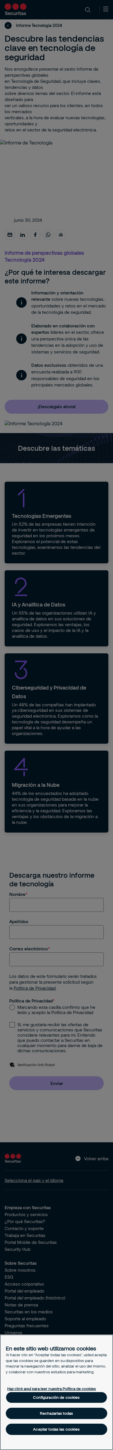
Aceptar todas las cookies (56, 1429)
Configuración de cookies (56, 1397)
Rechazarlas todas (56, 1413)
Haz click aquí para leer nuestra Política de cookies (51, 1388)
